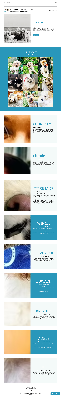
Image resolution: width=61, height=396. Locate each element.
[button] (15, 65)
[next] (51, 82)
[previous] (10, 82)
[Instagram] (56, 10)
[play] (51, 106)
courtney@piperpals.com (30, 387)
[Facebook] (55, 10)
